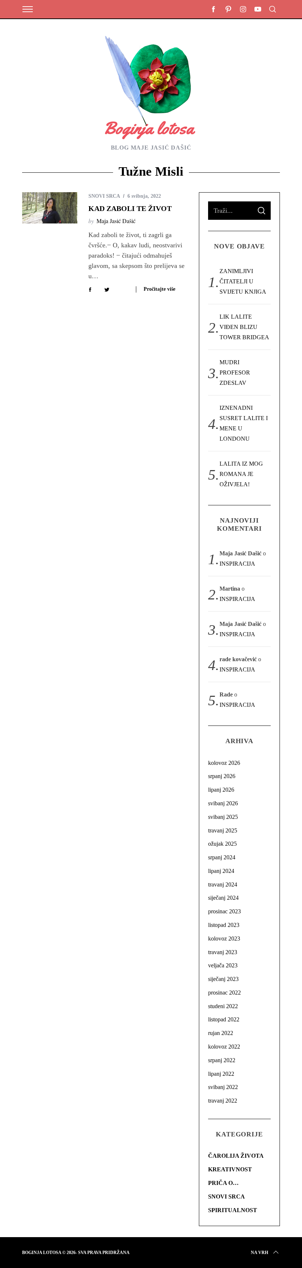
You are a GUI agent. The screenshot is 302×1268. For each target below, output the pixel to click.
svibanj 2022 (223, 1087)
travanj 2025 (222, 830)
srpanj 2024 (221, 857)
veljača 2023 (223, 965)
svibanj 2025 (223, 817)
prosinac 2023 (224, 911)
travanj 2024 (222, 884)
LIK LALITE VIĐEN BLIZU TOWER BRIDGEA (244, 327)
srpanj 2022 (221, 1060)
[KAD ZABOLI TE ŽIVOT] (49, 207)
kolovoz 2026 (224, 763)
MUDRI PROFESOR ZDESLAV (235, 372)
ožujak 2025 (222, 844)
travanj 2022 (222, 1100)
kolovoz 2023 (224, 938)
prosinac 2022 (224, 992)
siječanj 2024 (223, 898)
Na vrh (259, 1252)
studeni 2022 (223, 1006)
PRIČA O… (223, 1183)
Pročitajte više (159, 289)
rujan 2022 (220, 1033)
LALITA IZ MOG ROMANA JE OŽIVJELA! (241, 474)
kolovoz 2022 (224, 1046)
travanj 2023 (222, 952)
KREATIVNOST (230, 1169)
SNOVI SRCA (104, 196)
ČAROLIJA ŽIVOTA (236, 1156)
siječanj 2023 (223, 979)
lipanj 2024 (221, 871)
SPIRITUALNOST (232, 1210)
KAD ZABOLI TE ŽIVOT (130, 208)
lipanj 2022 (221, 1074)
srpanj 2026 (221, 776)
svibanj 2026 (223, 803)
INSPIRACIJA (237, 563)
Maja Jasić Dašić (116, 221)
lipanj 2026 (221, 790)
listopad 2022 (223, 1019)
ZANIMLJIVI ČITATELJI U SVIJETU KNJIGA (243, 281)
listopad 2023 (223, 925)
